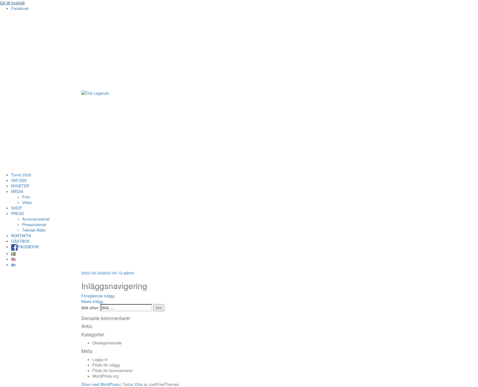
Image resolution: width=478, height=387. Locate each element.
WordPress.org (105, 376)
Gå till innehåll (12, 3)
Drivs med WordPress (100, 384)
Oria (138, 384)
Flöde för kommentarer (112, 370)
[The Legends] (95, 92)
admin (128, 273)
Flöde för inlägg (106, 365)
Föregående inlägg (98, 296)
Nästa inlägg (92, 301)
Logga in (100, 359)
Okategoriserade (107, 343)
